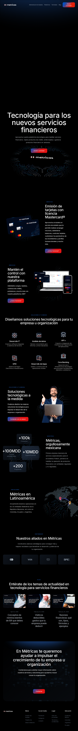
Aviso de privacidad (55, 716)
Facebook (41, 715)
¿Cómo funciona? (53, 251)
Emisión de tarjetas (28, 716)
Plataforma (47, 5)
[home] (10, 4)
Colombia (67, 720)
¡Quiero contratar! (69, 4)
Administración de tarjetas (36, 5)
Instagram (41, 718)
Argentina (67, 722)
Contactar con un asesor (18, 419)
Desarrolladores (30, 722)
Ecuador (67, 725)
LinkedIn (40, 721)
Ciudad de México (67, 716)
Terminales (54, 5)
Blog (60, 5)
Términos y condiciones (55, 720)
